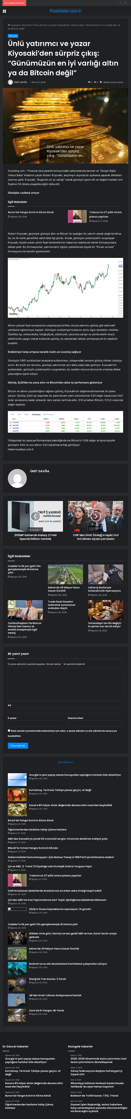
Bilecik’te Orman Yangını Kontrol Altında (33, 848)
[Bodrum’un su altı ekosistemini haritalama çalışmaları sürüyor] (17, 968)
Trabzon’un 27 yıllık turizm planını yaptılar (55, 875)
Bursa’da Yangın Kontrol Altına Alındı (31, 212)
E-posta (13, 718)
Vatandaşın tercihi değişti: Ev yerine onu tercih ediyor (105, 624)
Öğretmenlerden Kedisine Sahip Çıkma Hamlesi (37, 829)
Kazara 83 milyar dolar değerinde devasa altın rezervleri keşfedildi (63, 3)
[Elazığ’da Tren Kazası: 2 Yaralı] (17, 984)
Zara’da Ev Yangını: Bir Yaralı (46, 1010)
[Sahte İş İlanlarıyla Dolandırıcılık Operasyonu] (105, 574)
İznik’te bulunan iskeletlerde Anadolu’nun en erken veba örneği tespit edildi (54, 890)
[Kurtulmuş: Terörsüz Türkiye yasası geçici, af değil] (17, 794)
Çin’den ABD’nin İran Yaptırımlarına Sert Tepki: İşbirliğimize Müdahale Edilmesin (57, 900)
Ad (10, 705)
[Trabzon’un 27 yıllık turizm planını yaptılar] (77, 216)
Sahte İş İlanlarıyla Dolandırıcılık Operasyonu (104, 589)
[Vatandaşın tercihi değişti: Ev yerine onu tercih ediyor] (105, 610)
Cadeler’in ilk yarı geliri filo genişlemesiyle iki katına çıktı (24, 569)
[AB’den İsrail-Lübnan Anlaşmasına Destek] (17, 1000)
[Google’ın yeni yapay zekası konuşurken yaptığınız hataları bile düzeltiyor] (17, 779)
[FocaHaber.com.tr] (65, 11)
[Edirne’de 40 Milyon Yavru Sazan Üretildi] (65, 574)
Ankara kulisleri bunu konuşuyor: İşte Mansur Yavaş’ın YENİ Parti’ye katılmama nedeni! (61, 857)
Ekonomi (26, 25)
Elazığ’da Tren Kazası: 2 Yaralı (47, 979)
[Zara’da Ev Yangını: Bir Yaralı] (17, 1015)
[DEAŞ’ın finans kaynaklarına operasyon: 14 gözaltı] (17, 913)
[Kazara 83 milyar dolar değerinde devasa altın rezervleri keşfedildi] (17, 810)
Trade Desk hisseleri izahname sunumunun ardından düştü (61, 605)
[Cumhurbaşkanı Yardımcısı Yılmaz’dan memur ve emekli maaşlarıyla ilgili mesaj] (25, 610)
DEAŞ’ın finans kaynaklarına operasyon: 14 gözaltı (60, 909)
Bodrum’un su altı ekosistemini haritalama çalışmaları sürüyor (68, 964)
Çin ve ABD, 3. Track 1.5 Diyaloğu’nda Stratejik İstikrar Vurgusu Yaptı (50, 866)
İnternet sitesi (75, 718)
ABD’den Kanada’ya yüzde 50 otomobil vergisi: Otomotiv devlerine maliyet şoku (58, 838)
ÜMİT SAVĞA (20, 82)
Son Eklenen (65, 762)
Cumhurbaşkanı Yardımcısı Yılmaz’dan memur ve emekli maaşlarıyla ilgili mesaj (24, 628)
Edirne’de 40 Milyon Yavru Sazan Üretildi (64, 589)
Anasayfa (15, 25)
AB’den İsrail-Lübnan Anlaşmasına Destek (55, 995)
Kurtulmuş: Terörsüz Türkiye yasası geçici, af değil (60, 790)
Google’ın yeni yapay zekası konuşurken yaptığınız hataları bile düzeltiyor (75, 775)
